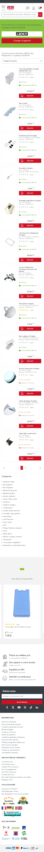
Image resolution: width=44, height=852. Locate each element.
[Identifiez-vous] (33, 8)
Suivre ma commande (9, 722)
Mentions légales (7, 729)
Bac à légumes (8, 487)
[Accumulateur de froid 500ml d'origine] (22, 603)
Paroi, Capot (7, 522)
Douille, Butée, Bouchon (11, 510)
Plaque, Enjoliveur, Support (12, 528)
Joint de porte (8, 519)
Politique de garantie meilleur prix (13, 742)
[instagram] (25, 708)
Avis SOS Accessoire (9, 772)
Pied (4, 525)
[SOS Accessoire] (10, 8)
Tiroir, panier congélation (12, 542)
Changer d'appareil (22, 41)
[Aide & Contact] (27, 8)
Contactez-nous (7, 762)
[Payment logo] (22, 848)
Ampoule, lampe (8, 482)
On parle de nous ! (8, 774)
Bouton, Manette (9, 496)
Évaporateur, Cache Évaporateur (14, 545)
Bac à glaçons (8, 484)
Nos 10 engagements (9, 769)
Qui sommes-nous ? (8, 764)
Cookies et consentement (11, 750)
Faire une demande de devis (11, 724)
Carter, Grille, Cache (10, 499)
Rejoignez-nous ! (7, 780)
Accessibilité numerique (10, 752)
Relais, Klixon (7, 534)
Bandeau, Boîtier (9, 493)
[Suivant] (39, 468)
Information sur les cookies (11, 747)
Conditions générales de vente (12, 727)
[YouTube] (19, 708)
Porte (5, 531)
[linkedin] (37, 708)
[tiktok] (31, 708)
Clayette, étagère (9, 505)
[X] (13, 708)
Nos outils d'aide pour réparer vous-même (16, 777)
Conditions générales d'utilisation (13, 737)
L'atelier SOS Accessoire (10, 767)
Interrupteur (7, 516)
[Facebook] (7, 708)
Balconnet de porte (10, 490)
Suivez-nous (9, 691)
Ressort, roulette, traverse (12, 536)
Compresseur (7, 508)
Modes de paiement (8, 734)
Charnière (6, 502)
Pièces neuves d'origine (10, 745)
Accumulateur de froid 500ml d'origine (18, 627)
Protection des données (10, 740)
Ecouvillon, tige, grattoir (11, 513)
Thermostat (7, 539)
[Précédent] (4, 468)
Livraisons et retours (9, 732)
